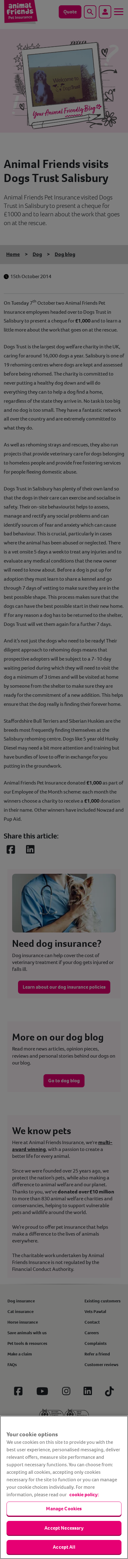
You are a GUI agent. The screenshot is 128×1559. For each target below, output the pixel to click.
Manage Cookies (64, 1508)
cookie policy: (84, 1494)
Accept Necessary (64, 1528)
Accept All (64, 1547)
